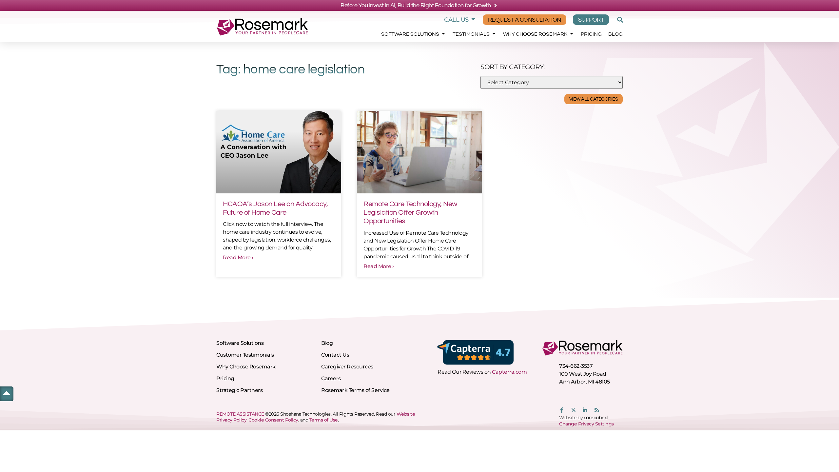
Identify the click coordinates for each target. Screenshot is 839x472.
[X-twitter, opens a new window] (573, 410)
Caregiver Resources (347, 367)
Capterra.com (509, 372)
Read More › (238, 257)
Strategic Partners (239, 390)
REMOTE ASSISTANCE (240, 414)
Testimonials (471, 34)
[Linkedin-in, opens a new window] (585, 410)
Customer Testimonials (245, 355)
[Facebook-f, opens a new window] (561, 410)
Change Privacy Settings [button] (586, 424)
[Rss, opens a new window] (596, 410)
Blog (615, 34)
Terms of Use (323, 420)
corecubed (596, 418)
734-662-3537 (576, 366)
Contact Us (335, 355)
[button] (619, 19)
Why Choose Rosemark (535, 34)
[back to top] (6, 393)
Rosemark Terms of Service (355, 390)
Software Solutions (410, 34)
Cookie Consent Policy (273, 420)
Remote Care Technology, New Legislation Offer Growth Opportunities (410, 212)
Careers (331, 378)
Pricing (591, 34)
